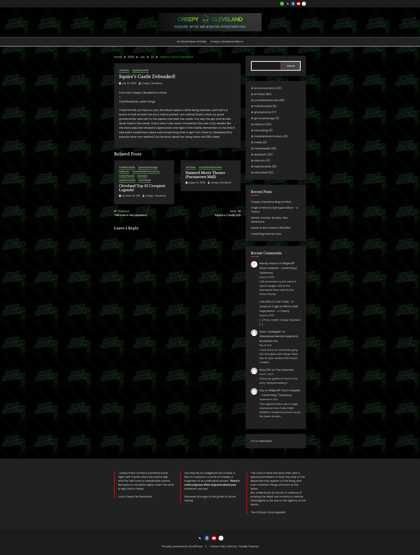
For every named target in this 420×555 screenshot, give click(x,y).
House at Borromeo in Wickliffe (270, 228)
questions (260, 154)
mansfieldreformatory (145, 171)
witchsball (144, 180)
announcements (264, 88)
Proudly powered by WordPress (182, 546)
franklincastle (127, 167)
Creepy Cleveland (151, 83)
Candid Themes (248, 546)
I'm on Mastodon (261, 441)
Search (291, 66)
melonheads (126, 176)
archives (124, 70)
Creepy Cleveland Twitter (288, 4)
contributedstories (210, 167)
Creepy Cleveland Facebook (293, 4)
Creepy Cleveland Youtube (298, 4)
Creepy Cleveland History (226, 41)
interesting (261, 130)
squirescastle (140, 70)
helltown (124, 171)
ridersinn (142, 176)
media (258, 142)
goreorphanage (148, 167)
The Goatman (285, 370)
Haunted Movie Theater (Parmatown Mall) (205, 175)
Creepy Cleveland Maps (304, 4)
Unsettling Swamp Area (266, 234)
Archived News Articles (191, 41)
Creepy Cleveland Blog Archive (271, 202)
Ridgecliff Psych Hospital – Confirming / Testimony (278, 268)
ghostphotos (262, 112)
